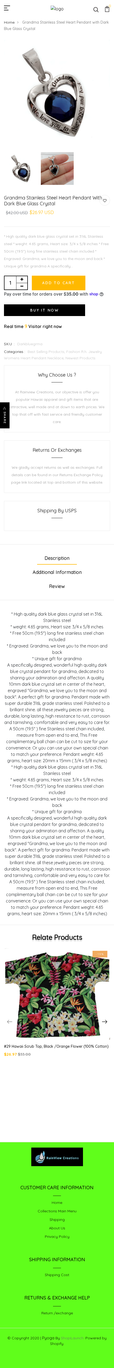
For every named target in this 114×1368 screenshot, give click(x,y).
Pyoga (48, 1337)
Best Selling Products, (47, 351)
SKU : (9, 344)
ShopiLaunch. (72, 1338)
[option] (57, 95)
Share (5, 418)
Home (9, 22)
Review (57, 586)
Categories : (14, 351)
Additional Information (57, 572)
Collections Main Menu (57, 1211)
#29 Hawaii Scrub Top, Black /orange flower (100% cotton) (56, 1046)
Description (57, 558)
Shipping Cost (57, 1274)
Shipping (57, 1219)
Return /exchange (57, 1313)
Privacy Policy (57, 1236)
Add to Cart (58, 282)
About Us (57, 1228)
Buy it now (44, 310)
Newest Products (80, 358)
